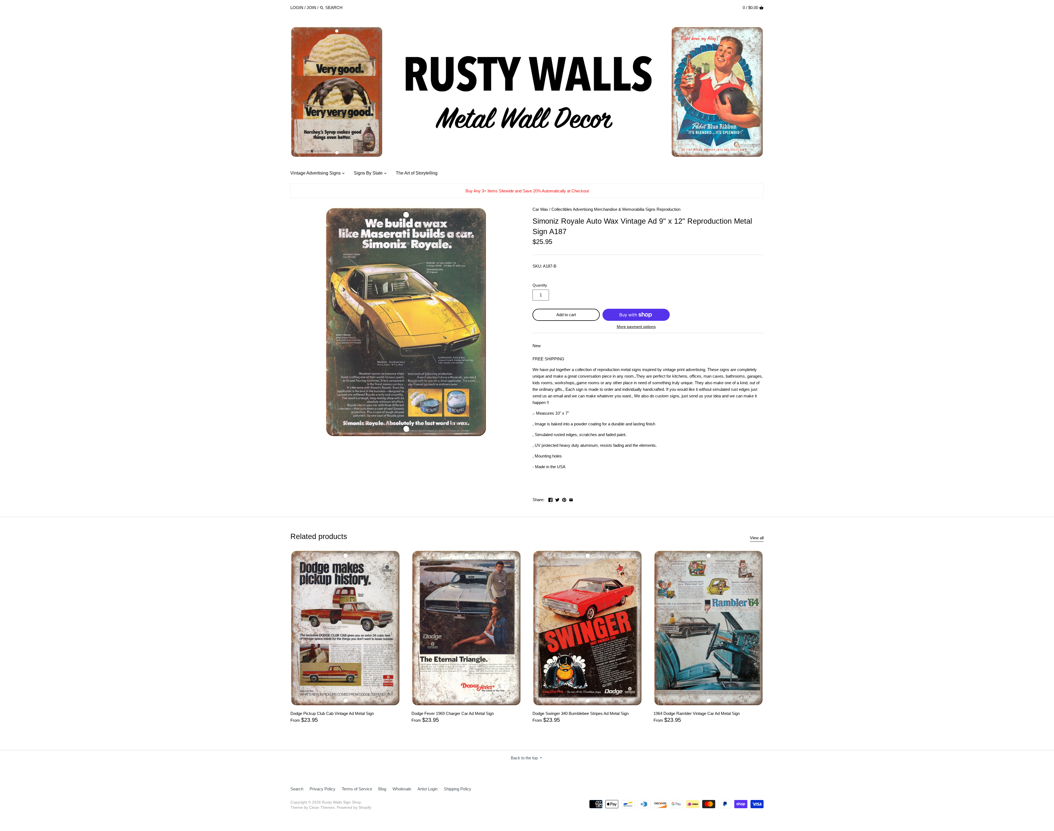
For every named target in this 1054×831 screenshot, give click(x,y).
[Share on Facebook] (550, 499)
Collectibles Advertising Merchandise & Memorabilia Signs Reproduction (615, 209)
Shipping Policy (457, 789)
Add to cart (566, 314)
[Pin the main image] (564, 499)
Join (311, 7)
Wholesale (402, 789)
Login (296, 7)
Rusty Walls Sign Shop (341, 802)
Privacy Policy (322, 789)
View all (757, 537)
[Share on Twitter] (557, 499)
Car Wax (540, 209)
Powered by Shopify (354, 807)
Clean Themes (322, 807)
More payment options (636, 327)
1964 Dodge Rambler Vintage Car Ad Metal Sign (697, 713)
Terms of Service (357, 789)
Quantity (539, 285)
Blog (382, 789)
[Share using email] (571, 499)
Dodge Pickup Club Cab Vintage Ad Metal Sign (332, 713)
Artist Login (427, 789)
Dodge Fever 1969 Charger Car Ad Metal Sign (452, 713)
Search (296, 789)
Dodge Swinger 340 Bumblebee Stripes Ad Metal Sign (580, 713)
